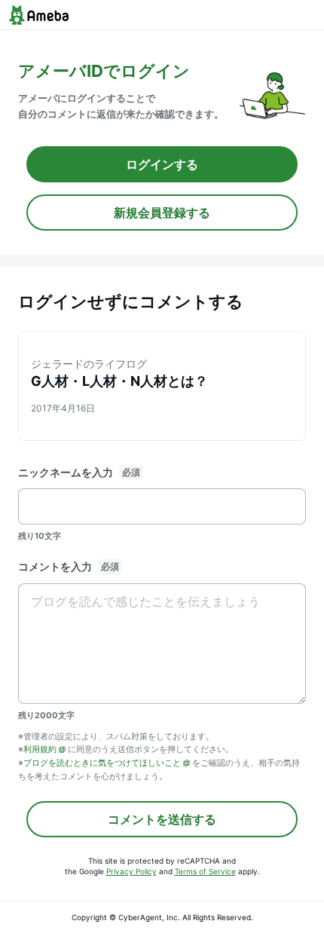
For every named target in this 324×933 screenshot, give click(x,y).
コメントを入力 (55, 566)
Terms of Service (205, 871)
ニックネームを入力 (65, 472)
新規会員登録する (162, 212)
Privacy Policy (131, 871)
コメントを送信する (162, 819)
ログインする (162, 164)
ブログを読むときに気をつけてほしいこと (102, 762)
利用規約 (40, 749)
